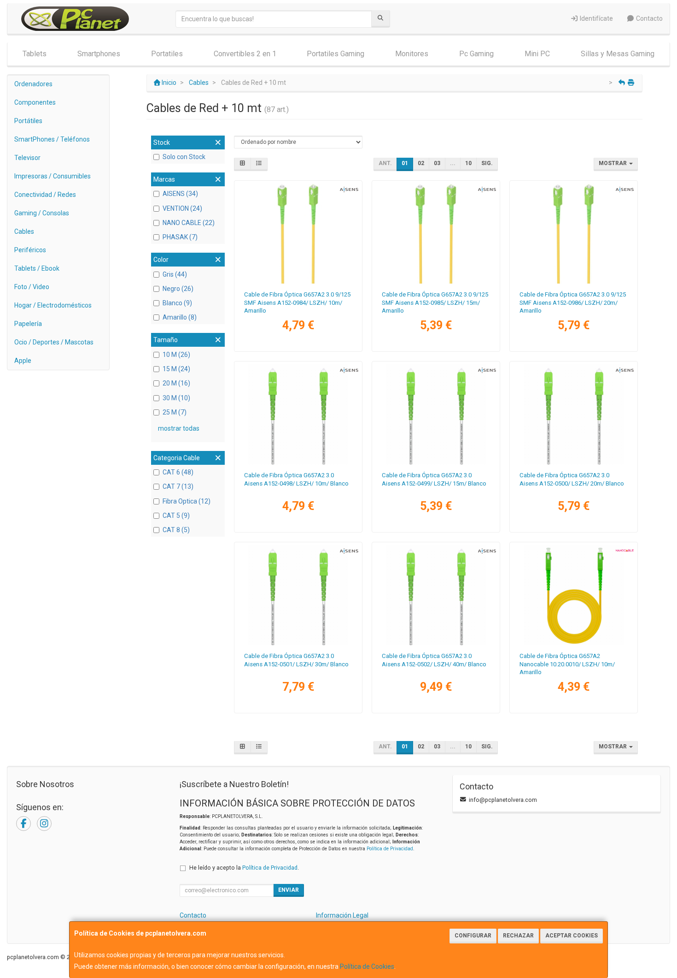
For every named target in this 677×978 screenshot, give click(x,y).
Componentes (35, 102)
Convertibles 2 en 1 (245, 53)
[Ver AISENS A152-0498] (298, 414)
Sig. (487, 163)
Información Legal (342, 915)
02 (421, 163)
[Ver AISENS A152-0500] (574, 414)
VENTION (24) (182, 208)
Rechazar (518, 935)
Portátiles (28, 120)
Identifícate (595, 18)
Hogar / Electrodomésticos (53, 305)
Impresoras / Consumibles (52, 176)
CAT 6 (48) (178, 472)
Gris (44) (175, 274)
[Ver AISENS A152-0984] (298, 234)
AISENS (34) (180, 193)
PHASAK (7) (180, 237)
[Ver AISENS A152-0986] (574, 234)
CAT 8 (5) (176, 529)
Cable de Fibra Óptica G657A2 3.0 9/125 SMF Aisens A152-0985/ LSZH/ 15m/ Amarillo (435, 302)
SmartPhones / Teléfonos (52, 139)
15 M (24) (176, 369)
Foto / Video (31, 286)
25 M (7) (175, 412)
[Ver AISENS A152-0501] (298, 595)
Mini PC (537, 53)
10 (468, 163)
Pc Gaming (476, 53)
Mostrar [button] (613, 163)
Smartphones (98, 53)
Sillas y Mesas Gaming (617, 53)
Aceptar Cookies (571, 935)
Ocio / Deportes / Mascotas (53, 342)
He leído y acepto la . (244, 867)
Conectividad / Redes (45, 194)
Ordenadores (33, 84)
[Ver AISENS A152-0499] (436, 414)
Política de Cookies (367, 966)
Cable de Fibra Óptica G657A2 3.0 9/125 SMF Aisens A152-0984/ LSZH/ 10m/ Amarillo (297, 302)
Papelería (28, 323)
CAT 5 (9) (176, 515)
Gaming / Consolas (41, 213)
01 (405, 163)
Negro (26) (178, 288)
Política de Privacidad (390, 848)
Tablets (35, 53)
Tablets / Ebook (36, 268)
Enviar (288, 890)
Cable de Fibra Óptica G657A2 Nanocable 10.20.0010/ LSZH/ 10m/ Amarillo (567, 664)
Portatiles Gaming (335, 53)
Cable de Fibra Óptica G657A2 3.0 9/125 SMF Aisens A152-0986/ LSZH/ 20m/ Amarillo (572, 302)
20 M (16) (176, 383)
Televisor (27, 157)
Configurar (473, 935)
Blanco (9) (177, 303)
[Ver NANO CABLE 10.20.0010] (574, 595)
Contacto (649, 18)
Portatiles (167, 53)
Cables (24, 231)
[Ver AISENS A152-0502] (436, 595)
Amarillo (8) (180, 317)
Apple (22, 360)
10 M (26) (176, 354)
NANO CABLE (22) (189, 222)
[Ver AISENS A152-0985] (436, 234)
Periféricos (30, 250)
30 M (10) (176, 398)
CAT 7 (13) (178, 486)
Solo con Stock (184, 156)
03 (437, 163)
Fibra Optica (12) (186, 501)
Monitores (411, 53)
